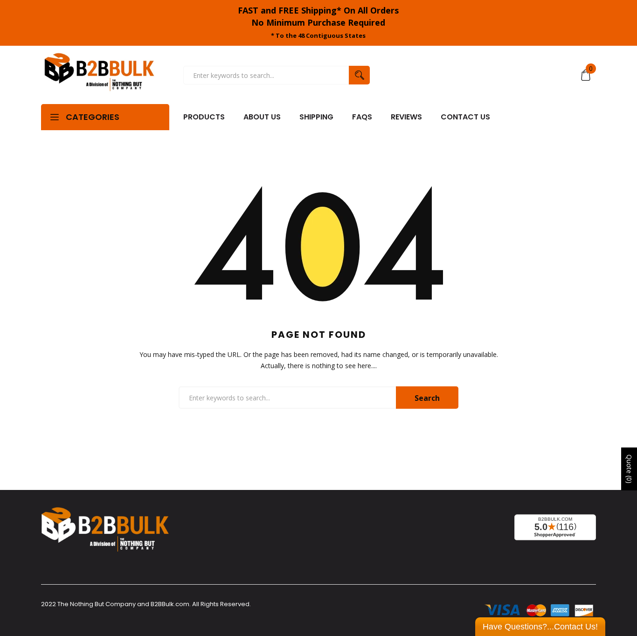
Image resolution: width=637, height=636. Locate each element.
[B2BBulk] (99, 75)
